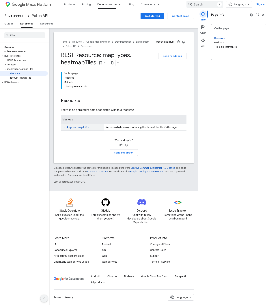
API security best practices (69, 255)
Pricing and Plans (160, 244)
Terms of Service (160, 261)
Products (70, 4)
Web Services (109, 261)
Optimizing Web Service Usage (71, 261)
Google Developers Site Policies (146, 171)
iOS (104, 250)
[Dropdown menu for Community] (159, 4)
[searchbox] (24, 35)
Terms (57, 297)
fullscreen (257, 15)
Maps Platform (39, 4)
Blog (131, 4)
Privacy (69, 297)
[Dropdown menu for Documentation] (121, 4)
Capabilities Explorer (65, 250)
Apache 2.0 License (97, 171)
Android (106, 244)
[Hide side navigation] (44, 298)
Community (148, 4)
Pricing (86, 4)
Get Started (152, 16)
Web (104, 255)
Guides (9, 23)
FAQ (56, 244)
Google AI (180, 276)
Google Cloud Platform (154, 276)
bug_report (251, 15)
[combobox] (204, 4)
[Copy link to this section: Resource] (83, 101)
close (263, 15)
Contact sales (180, 16)
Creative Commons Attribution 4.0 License (153, 167)
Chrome (112, 276)
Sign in (260, 4)
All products (98, 282)
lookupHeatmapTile (75, 127)
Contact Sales (158, 250)
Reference (26, 23)
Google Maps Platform (98, 41)
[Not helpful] (183, 42)
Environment (15, 16)
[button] (24, 56)
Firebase (129, 276)
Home (64, 41)
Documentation (107, 4)
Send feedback (172, 56)
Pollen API (40, 16)
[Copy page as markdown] (112, 63)
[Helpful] (178, 42)
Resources (46, 23)
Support (154, 255)
